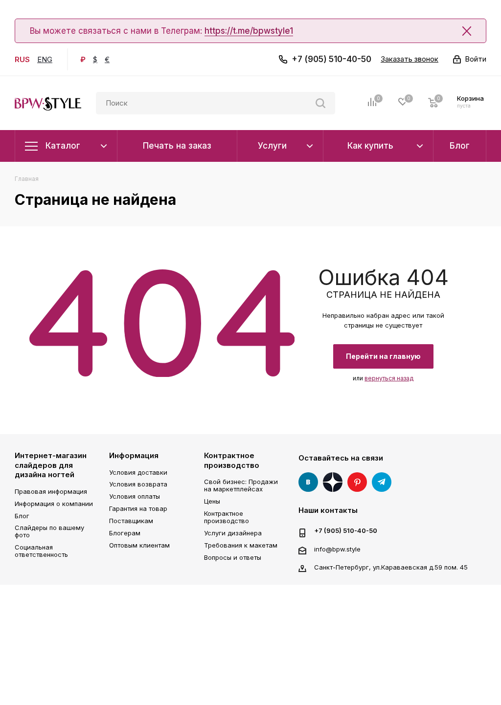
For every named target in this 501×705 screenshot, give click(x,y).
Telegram (381, 482)
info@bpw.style (337, 549)
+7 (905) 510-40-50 (331, 59)
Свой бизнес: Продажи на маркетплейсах (241, 485)
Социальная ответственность (41, 550)
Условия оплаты (134, 496)
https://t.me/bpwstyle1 (249, 31)
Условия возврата (138, 484)
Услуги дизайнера (233, 533)
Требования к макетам (240, 545)
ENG (44, 59)
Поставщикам (131, 521)
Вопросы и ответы (232, 557)
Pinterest (357, 482)
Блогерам (124, 533)
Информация (134, 455)
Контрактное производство (231, 460)
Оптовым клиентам (139, 545)
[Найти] (320, 103)
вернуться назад (388, 378)
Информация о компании (54, 503)
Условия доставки (138, 472)
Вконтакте (308, 482)
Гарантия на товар (138, 508)
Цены (212, 501)
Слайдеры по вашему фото (49, 531)
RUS (22, 59)
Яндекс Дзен (332, 482)
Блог (22, 516)
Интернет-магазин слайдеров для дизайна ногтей (51, 465)
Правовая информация (51, 491)
